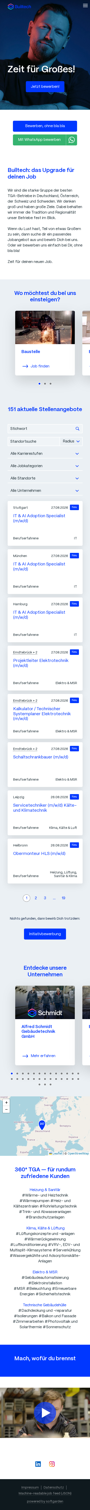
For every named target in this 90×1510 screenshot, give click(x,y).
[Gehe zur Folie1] (39, 383)
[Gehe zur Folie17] (28, 1079)
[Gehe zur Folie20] (45, 1079)
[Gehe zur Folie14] (12, 1079)
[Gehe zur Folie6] (39, 1073)
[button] (42, 1125)
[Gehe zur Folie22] (56, 1079)
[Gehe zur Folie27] (39, 1084)
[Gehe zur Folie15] (17, 1079)
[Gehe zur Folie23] (61, 1079)
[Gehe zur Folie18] (34, 1079)
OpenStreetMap (78, 1153)
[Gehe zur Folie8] (50, 1073)
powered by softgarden (45, 1501)
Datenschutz (54, 1487)
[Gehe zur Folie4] (28, 1073)
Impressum (30, 1487)
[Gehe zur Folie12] (72, 1073)
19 (63, 898)
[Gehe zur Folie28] (45, 1084)
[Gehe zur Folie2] (45, 383)
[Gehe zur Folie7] (45, 1073)
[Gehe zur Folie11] (67, 1073)
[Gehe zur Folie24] (67, 1079)
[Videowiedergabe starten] (45, 1413)
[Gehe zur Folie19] (39, 1079)
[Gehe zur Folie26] (78, 1079)
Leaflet (57, 1153)
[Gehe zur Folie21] (50, 1079)
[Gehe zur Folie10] (61, 1073)
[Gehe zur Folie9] (56, 1073)
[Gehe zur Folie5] (34, 1073)
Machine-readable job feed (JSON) (45, 1493)
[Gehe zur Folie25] (72, 1079)
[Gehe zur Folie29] (50, 1084)
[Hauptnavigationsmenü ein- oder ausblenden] (85, 5)
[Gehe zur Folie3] (50, 383)
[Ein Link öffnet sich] (19, 6)
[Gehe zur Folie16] (23, 1079)
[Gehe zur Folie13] (78, 1073)
